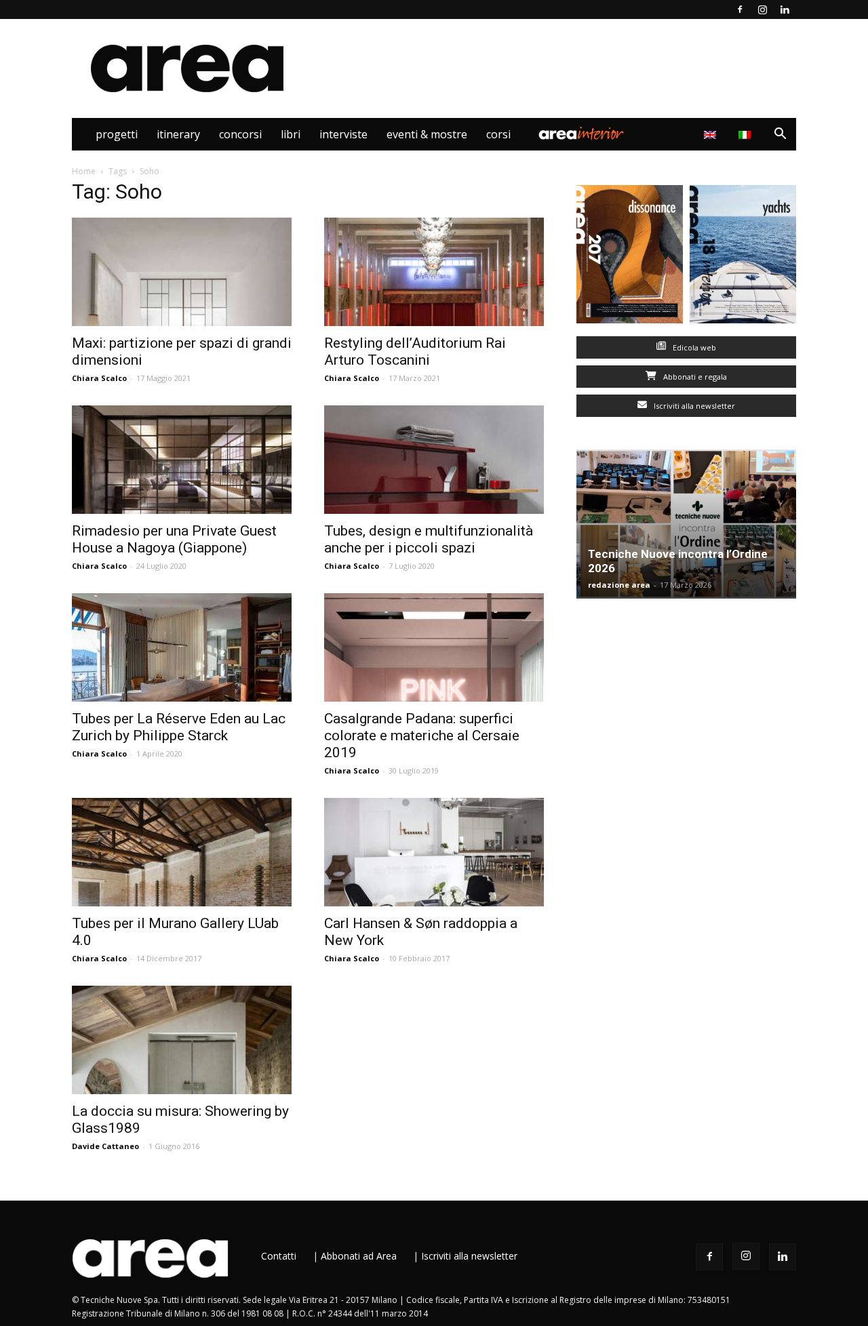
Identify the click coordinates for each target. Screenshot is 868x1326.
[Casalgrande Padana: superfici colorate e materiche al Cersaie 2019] (434, 647)
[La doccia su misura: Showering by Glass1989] (182, 1040)
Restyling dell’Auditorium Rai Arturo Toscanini (415, 351)
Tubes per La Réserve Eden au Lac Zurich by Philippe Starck (178, 727)
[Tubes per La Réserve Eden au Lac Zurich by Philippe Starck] (182, 647)
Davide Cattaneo (105, 1146)
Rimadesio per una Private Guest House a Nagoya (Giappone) (174, 539)
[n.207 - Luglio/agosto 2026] (629, 257)
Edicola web (693, 347)
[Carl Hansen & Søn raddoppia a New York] (434, 852)
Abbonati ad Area (359, 1255)
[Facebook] (740, 9)
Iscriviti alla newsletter (693, 406)
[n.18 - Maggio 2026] (743, 257)
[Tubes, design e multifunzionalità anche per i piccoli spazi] (434, 459)
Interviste (343, 134)
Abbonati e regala (694, 376)
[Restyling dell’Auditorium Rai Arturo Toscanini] (434, 272)
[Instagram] (762, 9)
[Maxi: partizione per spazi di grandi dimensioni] (182, 272)
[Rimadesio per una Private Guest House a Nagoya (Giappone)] (182, 459)
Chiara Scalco (99, 378)
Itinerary (178, 134)
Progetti (117, 134)
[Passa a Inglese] (711, 134)
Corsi (498, 134)
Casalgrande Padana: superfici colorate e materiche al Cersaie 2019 (421, 735)
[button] (780, 135)
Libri (290, 134)
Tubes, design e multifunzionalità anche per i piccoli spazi (428, 539)
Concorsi (240, 134)
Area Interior (581, 134)
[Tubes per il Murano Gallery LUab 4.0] (182, 852)
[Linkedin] (784, 9)
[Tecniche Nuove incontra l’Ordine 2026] (686, 524)
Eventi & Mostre (427, 134)
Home (84, 171)
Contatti (278, 1255)
